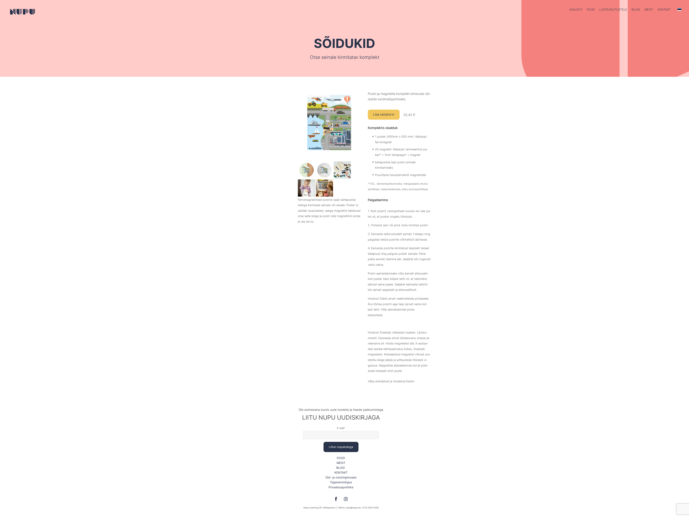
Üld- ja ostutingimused (340, 477)
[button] (679, 9)
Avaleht (575, 9)
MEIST (341, 463)
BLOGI (341, 467)
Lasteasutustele (613, 9)
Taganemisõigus (341, 482)
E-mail (340, 428)
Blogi (636, 9)
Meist (649, 9)
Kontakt (664, 9)
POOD (591, 9)
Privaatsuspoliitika (341, 487)
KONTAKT (341, 472)
